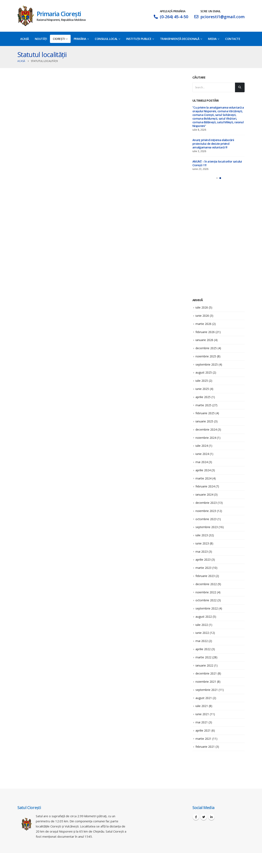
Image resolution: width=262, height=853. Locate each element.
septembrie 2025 (206, 364)
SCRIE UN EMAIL (210, 11)
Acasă (24, 39)
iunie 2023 (202, 543)
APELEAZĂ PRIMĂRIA (172, 11)
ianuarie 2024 (204, 494)
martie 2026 (203, 324)
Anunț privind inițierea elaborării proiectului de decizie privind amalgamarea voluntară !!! (213, 143)
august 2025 (203, 372)
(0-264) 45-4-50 (174, 16)
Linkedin (211, 817)
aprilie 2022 (203, 649)
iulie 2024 (201, 446)
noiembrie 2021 (205, 682)
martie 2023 (203, 568)
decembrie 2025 (206, 348)
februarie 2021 (205, 747)
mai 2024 (201, 462)
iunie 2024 (202, 454)
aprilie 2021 (203, 730)
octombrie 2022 (206, 600)
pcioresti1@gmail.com (222, 16)
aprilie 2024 (203, 470)
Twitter (204, 817)
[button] (217, 178)
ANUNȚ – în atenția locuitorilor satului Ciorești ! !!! (217, 163)
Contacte (232, 39)
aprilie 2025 (203, 397)
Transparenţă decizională (179, 39)
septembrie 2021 (206, 690)
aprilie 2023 (203, 559)
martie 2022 (203, 657)
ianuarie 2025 (204, 421)
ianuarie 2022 (204, 665)
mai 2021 (201, 722)
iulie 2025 (201, 381)
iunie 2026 (202, 316)
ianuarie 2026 (204, 340)
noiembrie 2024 (205, 438)
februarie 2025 (205, 413)
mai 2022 (201, 641)
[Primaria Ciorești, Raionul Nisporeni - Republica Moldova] (25, 16)
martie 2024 (203, 478)
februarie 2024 (205, 486)
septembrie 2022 (206, 608)
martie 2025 (203, 405)
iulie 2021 (201, 706)
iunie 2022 (202, 633)
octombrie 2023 (206, 519)
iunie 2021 (202, 714)
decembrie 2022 (206, 584)
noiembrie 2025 (205, 356)
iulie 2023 (201, 535)
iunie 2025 (202, 389)
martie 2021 (203, 739)
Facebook (196, 817)
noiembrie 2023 (205, 511)
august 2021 (203, 698)
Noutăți (41, 39)
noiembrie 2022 (205, 592)
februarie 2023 (205, 576)
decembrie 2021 (206, 673)
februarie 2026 (205, 332)
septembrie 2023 (206, 527)
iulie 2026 (201, 307)
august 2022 (203, 616)
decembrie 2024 (206, 429)
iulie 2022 (201, 625)
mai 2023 (201, 551)
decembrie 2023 (206, 503)
